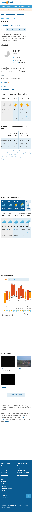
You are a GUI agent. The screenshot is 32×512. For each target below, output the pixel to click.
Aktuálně (9, 6)
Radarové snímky (5, 465)
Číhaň (19, 368)
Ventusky (3, 495)
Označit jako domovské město (11, 25)
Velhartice (4, 368)
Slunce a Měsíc (11, 29)
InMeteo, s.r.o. (14, 505)
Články (3, 484)
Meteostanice (6, 89)
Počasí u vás (4, 470)
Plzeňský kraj (20, 14)
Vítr (12, 279)
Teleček (4, 387)
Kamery (5, 82)
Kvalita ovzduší (20, 29)
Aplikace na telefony (6, 488)
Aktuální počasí (5, 463)
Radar (15, 6)
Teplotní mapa (4, 475)
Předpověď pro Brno (22, 470)
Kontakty (19, 479)
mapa (12, 89)
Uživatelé (3, 481)
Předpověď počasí (10, 14)
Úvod (3, 6)
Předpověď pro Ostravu (23, 472)
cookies (8, 507)
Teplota (5, 279)
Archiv (2, 479)
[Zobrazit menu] (29, 2)
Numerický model (21, 465)
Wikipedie (8, 421)
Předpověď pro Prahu (22, 468)
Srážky (17, 279)
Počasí (3, 29)
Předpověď (21, 6)
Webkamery (4, 472)
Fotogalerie (4, 486)
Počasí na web (5, 491)
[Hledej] (20, 2)
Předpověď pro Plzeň (22, 475)
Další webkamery (17, 394)
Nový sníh (25, 279)
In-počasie (3, 497)
